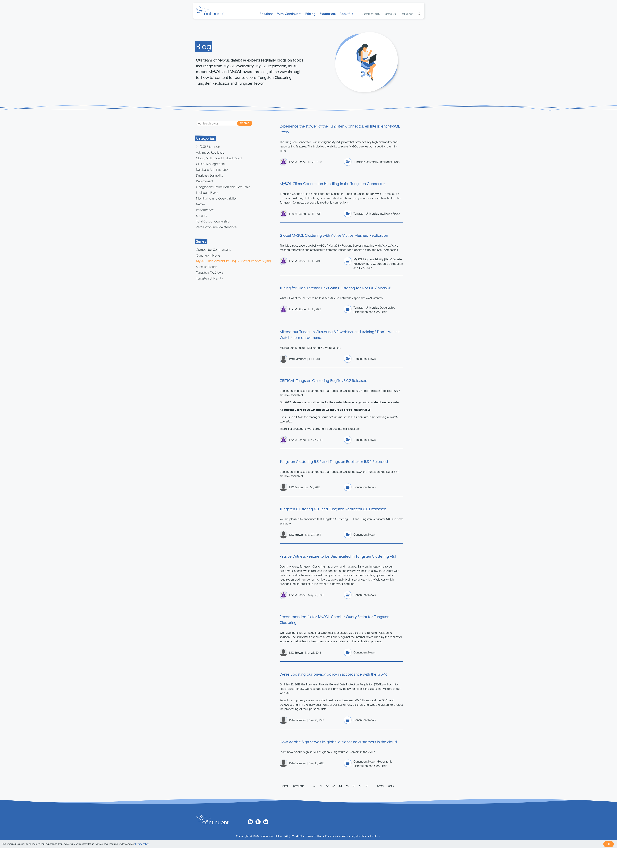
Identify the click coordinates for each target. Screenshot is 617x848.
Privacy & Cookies (336, 836)
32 (327, 786)
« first (284, 786)
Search (419, 14)
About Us (346, 13)
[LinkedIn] (250, 821)
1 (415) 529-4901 (292, 836)
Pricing (310, 13)
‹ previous (297, 786)
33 (333, 786)
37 (360, 786)
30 (314, 786)
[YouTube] (265, 821)
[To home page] (212, 818)
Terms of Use (313, 836)
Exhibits (375, 836)
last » (391, 786)
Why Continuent (289, 13)
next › (380, 786)
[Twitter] (258, 821)
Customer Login (371, 14)
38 (366, 786)
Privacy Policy (141, 844)
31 (321, 786)
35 (347, 786)
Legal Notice (359, 836)
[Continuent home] (210, 10)
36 (353, 786)
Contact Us (390, 14)
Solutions (266, 13)
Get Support (406, 14)
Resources (327, 13)
